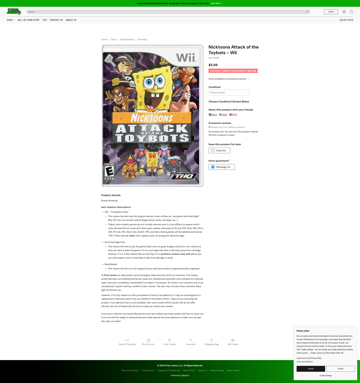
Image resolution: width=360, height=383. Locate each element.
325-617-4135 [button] (346, 20)
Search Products (127, 344)
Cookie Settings (216, 370)
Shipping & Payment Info (168, 370)
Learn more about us (305, 361)
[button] (14, 11)
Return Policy (189, 370)
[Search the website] (307, 12)
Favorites (190, 344)
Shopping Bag (212, 344)
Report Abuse (233, 370)
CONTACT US (56, 20)
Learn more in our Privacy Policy (309, 358)
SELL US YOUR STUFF (28, 20)
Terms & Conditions (130, 370)
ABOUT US (71, 20)
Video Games (127, 39)
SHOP (10, 20)
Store (113, 39)
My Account (148, 344)
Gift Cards (233, 344)
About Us (202, 370)
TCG (44, 20)
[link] (217, 3)
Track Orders (169, 344)
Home (104, 39)
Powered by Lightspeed (180, 375)
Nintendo (142, 39)
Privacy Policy (148, 370)
